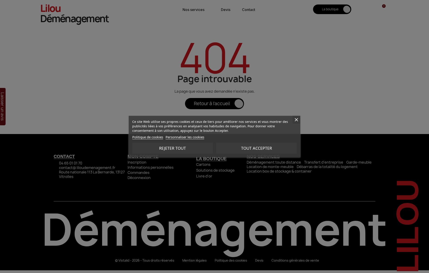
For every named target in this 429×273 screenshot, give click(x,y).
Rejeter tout (172, 148)
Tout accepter (256, 148)
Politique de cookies (147, 137)
